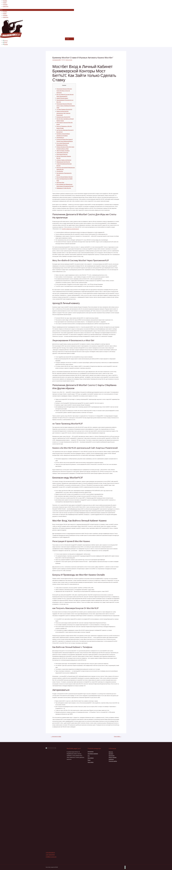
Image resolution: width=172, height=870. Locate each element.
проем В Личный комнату (62, 98)
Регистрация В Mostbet (62, 154)
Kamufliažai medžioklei (93, 753)
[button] (37, 10)
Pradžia (5, 1)
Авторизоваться (60, 137)
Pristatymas (111, 755)
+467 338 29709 (50, 855)
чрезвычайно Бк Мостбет (62, 152)
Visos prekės (90, 762)
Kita (89, 756)
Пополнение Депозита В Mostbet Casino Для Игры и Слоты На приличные (64, 90)
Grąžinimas (111, 759)
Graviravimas (90, 751)
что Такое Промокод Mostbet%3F (64, 109)
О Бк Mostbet (60, 171)
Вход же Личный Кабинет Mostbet (65, 177)
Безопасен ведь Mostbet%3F (63, 117)
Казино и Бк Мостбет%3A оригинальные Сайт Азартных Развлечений (63, 113)
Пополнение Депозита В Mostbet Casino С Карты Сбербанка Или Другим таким (66, 105)
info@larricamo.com (51, 857)
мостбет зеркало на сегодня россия (70, 229)
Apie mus (5, 4)
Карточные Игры (60, 182)
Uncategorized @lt (56, 60)
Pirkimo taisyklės (112, 757)
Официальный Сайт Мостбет (63, 162)
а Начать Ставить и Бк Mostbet (64, 160)
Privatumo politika (113, 761)
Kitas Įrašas (117, 736)
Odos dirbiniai (91, 758)
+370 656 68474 (50, 852)
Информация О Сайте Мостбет (64, 188)
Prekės (5, 2)
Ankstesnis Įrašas (56, 736)
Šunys (89, 760)
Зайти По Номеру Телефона (63, 150)
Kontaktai (5, 6)
